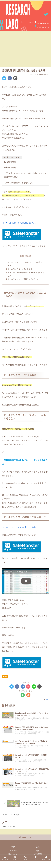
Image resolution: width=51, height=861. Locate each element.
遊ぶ (37, 847)
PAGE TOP (26, 837)
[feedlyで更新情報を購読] (23, 695)
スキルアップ (13, 851)
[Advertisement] (25, 50)
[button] (46, 458)
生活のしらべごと (13, 854)
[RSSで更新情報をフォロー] (28, 695)
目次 (22, 256)
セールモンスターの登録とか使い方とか (23, 279)
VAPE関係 (38, 854)
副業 (5, 676)
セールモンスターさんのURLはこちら (19, 223)
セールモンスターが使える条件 (20, 269)
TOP (13, 847)
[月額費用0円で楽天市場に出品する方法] (23, 686)
